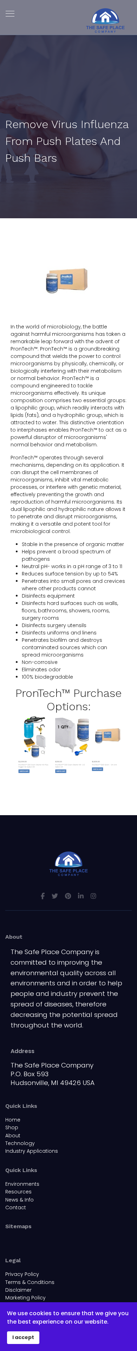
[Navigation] (10, 14)
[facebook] (43, 896)
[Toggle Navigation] (9, 1241)
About (12, 1135)
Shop (11, 1127)
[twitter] (55, 896)
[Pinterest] (68, 896)
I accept (23, 1337)
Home (12, 1119)
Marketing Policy (25, 1297)
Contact (15, 1207)
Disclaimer (18, 1289)
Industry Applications (31, 1150)
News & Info (19, 1199)
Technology (20, 1143)
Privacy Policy (22, 1274)
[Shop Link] (68, 745)
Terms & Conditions (29, 1282)
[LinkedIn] (81, 896)
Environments (22, 1183)
